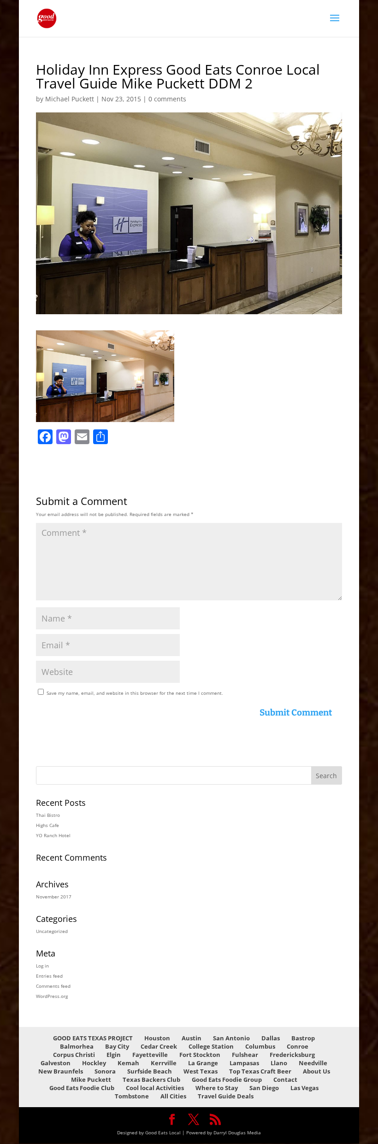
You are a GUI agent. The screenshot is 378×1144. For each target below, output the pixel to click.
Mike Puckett (91, 1079)
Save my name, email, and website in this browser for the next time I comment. (135, 693)
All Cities (173, 1096)
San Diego (264, 1088)
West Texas (200, 1071)
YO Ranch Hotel (53, 835)
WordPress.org (52, 996)
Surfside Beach (149, 1071)
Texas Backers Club (151, 1079)
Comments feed (53, 986)
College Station (211, 1046)
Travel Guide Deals (226, 1096)
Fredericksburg (292, 1054)
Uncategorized (52, 931)
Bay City (117, 1046)
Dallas (270, 1038)
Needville (313, 1063)
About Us (316, 1071)
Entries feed (49, 976)
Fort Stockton (199, 1054)
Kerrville (164, 1063)
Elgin (113, 1054)
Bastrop (303, 1038)
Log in (42, 965)
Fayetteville (150, 1054)
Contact (285, 1079)
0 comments (167, 98)
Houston (157, 1038)
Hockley (94, 1063)
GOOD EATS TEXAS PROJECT (93, 1038)
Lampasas (244, 1063)
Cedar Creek (159, 1046)
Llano (279, 1063)
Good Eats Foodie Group (227, 1079)
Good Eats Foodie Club (81, 1088)
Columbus (260, 1046)
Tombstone (132, 1096)
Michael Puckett (69, 98)
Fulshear (245, 1054)
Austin (191, 1038)
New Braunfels (60, 1071)
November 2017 (53, 896)
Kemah (128, 1063)
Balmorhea (77, 1046)
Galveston (56, 1063)
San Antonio (231, 1038)
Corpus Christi (74, 1054)
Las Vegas (304, 1088)
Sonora (105, 1071)
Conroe (297, 1046)
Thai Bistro (48, 815)
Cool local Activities (155, 1088)
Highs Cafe (47, 825)
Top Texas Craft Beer (260, 1071)
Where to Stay (216, 1088)
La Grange (203, 1063)
